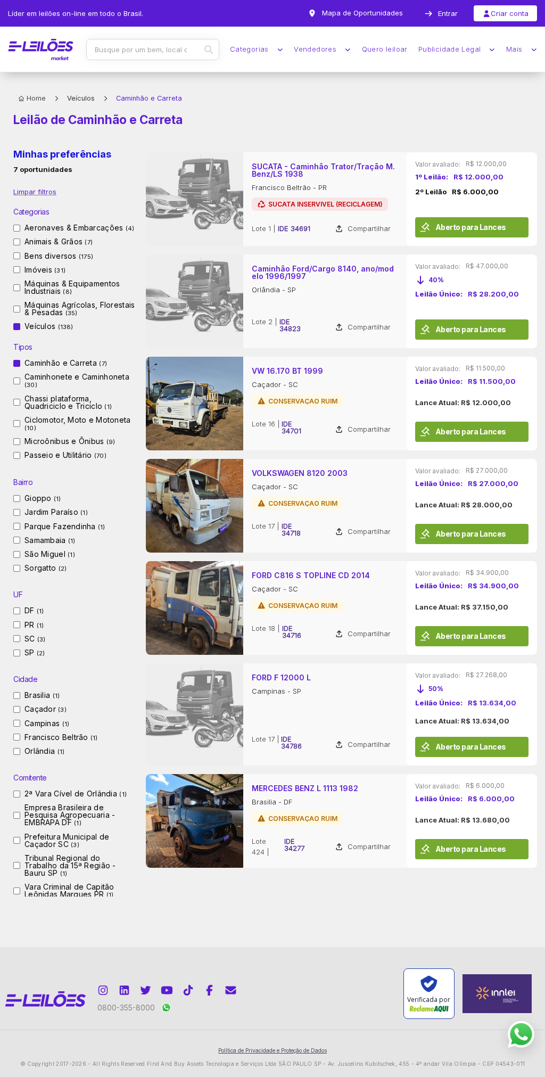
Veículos (81, 98)
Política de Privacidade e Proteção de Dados (272, 1050)
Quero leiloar (385, 49)
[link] (342, 199)
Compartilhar (369, 228)
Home (36, 98)
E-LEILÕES (40, 49)
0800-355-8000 (126, 1007)
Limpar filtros (34, 191)
